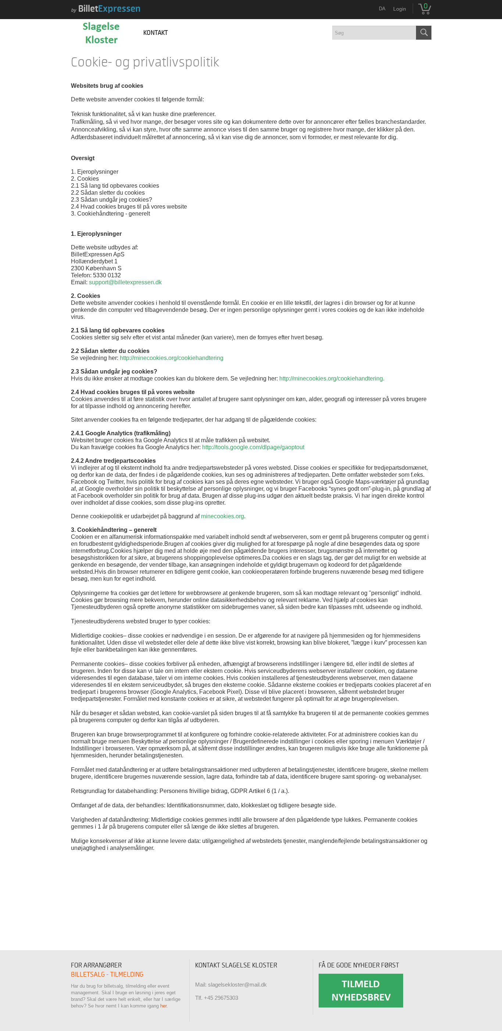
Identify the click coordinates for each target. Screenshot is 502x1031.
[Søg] (423, 33)
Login (399, 9)
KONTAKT (155, 33)
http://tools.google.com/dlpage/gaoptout (253, 447)
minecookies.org (222, 516)
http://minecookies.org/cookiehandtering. (331, 378)
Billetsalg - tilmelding (107, 974)
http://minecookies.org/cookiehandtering (171, 358)
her (163, 1006)
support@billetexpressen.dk (125, 282)
